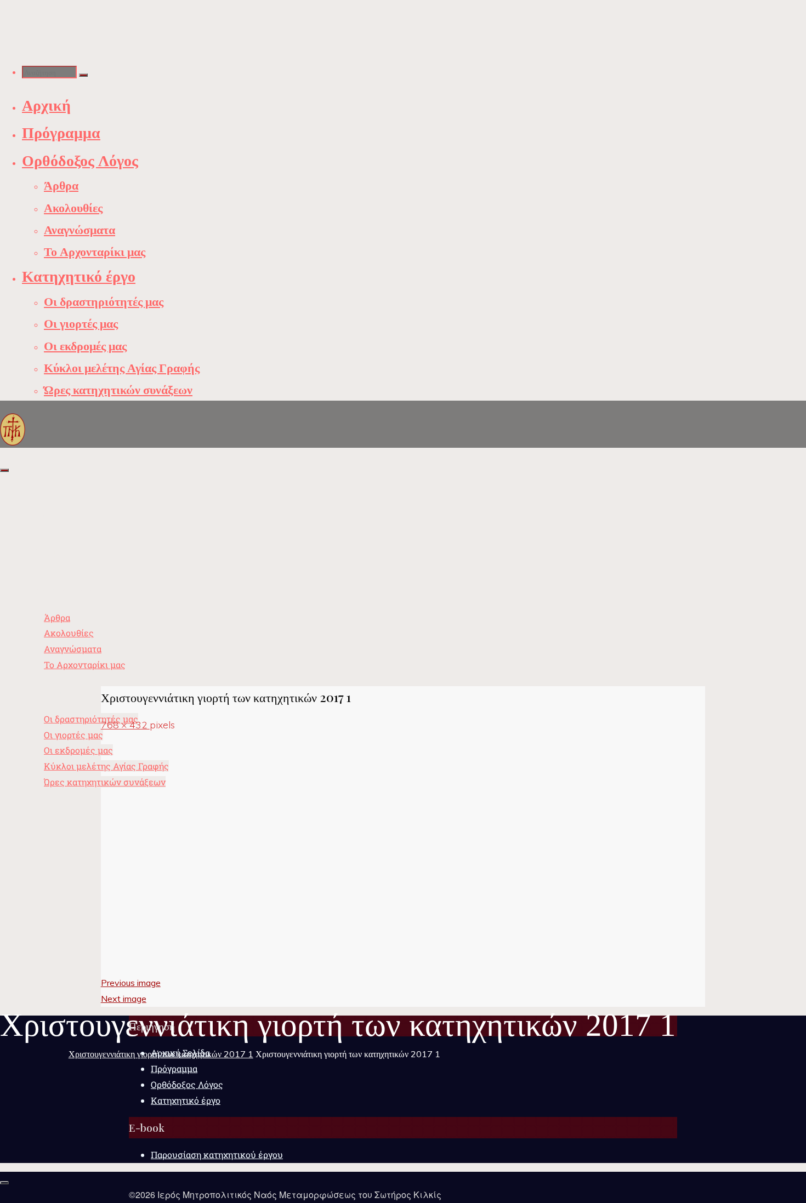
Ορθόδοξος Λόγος (187, 1084)
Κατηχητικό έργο (185, 1100)
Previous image (131, 982)
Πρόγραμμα (174, 1068)
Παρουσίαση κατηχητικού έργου (217, 1154)
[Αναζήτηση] (83, 75)
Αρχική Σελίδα (180, 1052)
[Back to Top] (4, 1182)
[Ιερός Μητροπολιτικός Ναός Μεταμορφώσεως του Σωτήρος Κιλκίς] (12, 428)
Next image (123, 998)
